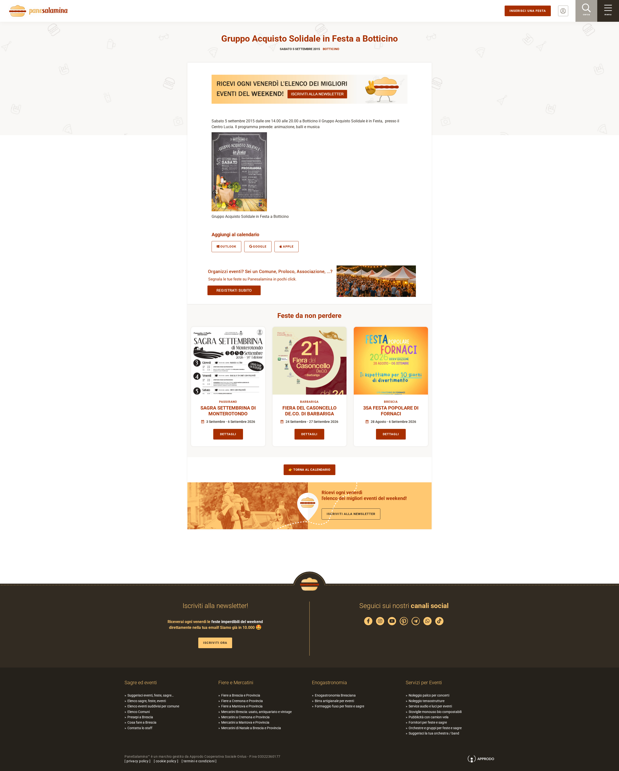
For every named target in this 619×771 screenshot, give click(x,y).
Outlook (228, 246)
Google (259, 246)
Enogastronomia (329, 682)
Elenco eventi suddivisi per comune (153, 706)
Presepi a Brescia (140, 717)
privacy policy (137, 761)
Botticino (331, 49)
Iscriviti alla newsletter (351, 514)
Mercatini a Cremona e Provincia (245, 717)
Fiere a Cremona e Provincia (242, 701)
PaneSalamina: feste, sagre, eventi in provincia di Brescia (37, 10)
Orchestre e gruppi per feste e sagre (435, 728)
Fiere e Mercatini (235, 682)
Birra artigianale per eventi (334, 701)
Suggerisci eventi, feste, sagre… (150, 695)
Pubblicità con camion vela (429, 717)
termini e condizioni (199, 761)
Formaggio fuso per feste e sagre (339, 706)
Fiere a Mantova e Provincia (242, 706)
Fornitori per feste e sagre (428, 722)
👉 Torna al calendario (309, 469)
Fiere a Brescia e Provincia (240, 695)
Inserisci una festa (527, 11)
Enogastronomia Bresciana (335, 695)
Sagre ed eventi (141, 682)
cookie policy (166, 761)
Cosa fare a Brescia (141, 722)
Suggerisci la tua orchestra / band (434, 733)
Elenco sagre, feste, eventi (146, 701)
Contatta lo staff (139, 728)
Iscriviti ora (215, 643)
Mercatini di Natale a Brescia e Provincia (251, 728)
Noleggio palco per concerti (429, 695)
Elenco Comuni (138, 712)
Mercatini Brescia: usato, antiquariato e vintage (256, 712)
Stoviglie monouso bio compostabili (435, 712)
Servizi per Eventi (424, 682)
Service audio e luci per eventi (430, 706)
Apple (288, 246)
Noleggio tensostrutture (426, 701)
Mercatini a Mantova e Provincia (245, 722)
